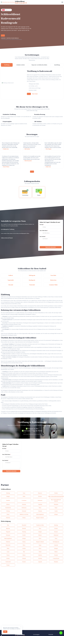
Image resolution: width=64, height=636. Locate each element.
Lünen (8, 551)
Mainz (40, 507)
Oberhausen (24, 507)
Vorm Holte (53, 275)
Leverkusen (24, 500)
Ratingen (56, 548)
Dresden (56, 493)
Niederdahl (32, 284)
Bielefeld (24, 528)
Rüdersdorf (40, 500)
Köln (8, 525)
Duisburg (8, 493)
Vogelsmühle (11, 280)
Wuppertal (8, 531)
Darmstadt (24, 511)
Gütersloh (56, 545)
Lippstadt (40, 561)
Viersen (8, 555)
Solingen (56, 514)
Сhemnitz (40, 511)
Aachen (56, 511)
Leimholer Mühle (53, 284)
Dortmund (8, 535)
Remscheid (8, 545)
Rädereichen (53, 280)
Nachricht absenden (51, 247)
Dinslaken (56, 561)
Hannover (40, 493)
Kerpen (8, 565)
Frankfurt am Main (40, 525)
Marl (24, 551)
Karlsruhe (24, 504)
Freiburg (8, 511)
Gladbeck (40, 555)
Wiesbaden (56, 504)
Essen (24, 493)
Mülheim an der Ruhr (24, 514)
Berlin (24, 496)
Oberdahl (10, 284)
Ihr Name (41, 224)
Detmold (24, 558)
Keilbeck (11, 275)
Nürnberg (24, 531)
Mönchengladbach (40, 514)
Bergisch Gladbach (40, 517)
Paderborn (8, 517)
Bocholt (24, 561)
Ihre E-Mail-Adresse (43, 230)
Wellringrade (32, 275)
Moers (24, 545)
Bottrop (24, 517)
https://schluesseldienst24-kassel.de (56, 500)
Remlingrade (32, 280)
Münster (8, 504)
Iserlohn (24, 548)
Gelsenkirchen (8, 507)
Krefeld (24, 535)
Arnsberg (40, 558)
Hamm (8, 514)
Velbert (40, 551)
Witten (8, 548)
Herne (40, 538)
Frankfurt (8, 500)
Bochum (40, 496)
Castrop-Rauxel (56, 558)
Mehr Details (35, 93)
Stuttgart (8, 496)
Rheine (24, 555)
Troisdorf (56, 555)
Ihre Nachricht (42, 236)
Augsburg (40, 504)
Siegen (40, 545)
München (8, 528)
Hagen (56, 507)
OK (5, 631)
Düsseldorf (24, 525)
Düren (40, 548)
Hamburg (56, 525)
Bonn (40, 528)
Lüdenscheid (8, 561)
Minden (56, 551)
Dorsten (8, 558)
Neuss (56, 538)
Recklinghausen (56, 541)
